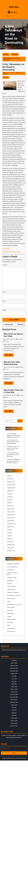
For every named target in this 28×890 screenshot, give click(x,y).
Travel (8, 625)
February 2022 (10, 544)
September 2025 (11, 487)
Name (4, 291)
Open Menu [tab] (14, 12)
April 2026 (9, 475)
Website (4, 310)
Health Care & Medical (12, 592)
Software (9, 616)
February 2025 (10, 508)
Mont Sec (14, 7)
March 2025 (10, 505)
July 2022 (9, 529)
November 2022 (11, 517)
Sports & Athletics (11, 619)
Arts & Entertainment (12, 566)
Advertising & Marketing (13, 563)
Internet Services (11, 598)
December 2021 (11, 550)
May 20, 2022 (7, 339)
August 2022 (10, 526)
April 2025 (9, 502)
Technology (10, 622)
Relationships (10, 613)
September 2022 (11, 523)
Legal (8, 601)
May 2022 (9, 535)
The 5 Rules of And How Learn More (11, 251)
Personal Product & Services (14, 604)
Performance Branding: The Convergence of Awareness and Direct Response (13, 461)
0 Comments (20, 339)
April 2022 (9, 538)
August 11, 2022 (8, 395)
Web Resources (11, 631)
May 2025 (9, 499)
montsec (13, 72)
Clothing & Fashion (11, 577)
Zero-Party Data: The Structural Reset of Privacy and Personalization (13, 441)
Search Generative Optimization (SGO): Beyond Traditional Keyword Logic (13, 435)
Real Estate (14, 54)
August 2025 (10, 490)
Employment (10, 580)
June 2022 (9, 532)
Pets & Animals (11, 607)
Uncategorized (10, 628)
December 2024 (11, 514)
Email (4, 301)
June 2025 (9, 496)
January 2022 (10, 547)
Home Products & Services (14, 595)
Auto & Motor (10, 569)
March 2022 (10, 541)
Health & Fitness (11, 589)
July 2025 (9, 493)
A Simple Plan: (5, 248)
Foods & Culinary (11, 586)
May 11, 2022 (6, 72)
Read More (9, 355)
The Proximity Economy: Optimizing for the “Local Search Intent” (12, 454)
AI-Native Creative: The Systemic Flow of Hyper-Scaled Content (12, 448)
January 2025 (10, 511)
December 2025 (11, 484)
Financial (9, 583)
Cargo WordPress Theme (9, 758)
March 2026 (10, 478)
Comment (4, 265)
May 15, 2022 (7, 367)
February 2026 (10, 481)
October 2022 (10, 520)
